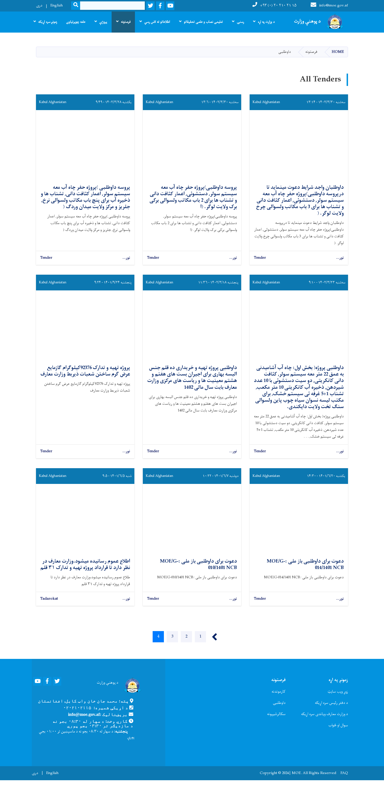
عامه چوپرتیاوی (75, 22)
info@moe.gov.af (333, 5)
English (56, 5)
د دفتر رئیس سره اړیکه (331, 702)
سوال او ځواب (338, 725)
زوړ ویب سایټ (337, 691)
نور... (340, 258)
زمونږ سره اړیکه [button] (47, 22)
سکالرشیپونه (276, 714)
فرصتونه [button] (125, 22)
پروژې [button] (103, 22)
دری (39, 5)
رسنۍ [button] (240, 22)
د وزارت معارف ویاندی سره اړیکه (324, 714)
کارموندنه (279, 691)
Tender (260, 258)
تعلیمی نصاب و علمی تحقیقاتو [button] (203, 22)
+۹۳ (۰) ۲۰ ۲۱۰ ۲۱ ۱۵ (278, 5)
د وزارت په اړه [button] (266, 22)
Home (338, 51)
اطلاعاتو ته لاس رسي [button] (157, 22)
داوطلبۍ (279, 702)
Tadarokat (49, 599)
